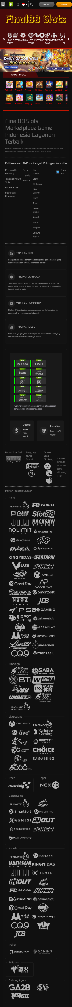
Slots (15, 40)
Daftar (64, 4)
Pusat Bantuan (12, 187)
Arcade (54, 40)
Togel (42, 40)
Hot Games (10, 41)
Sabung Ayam (36, 234)
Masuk (47, 4)
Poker (60, 40)
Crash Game (48, 41)
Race (36, 40)
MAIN (10, 84)
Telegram (63, 172)
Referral (26, 180)
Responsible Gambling (11, 172)
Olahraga (23, 40)
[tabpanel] (36, 60)
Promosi (27, 170)
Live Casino (31, 41)
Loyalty (26, 175)
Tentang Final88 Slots (13, 180)
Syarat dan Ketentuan (10, 194)
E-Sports (37, 227)
